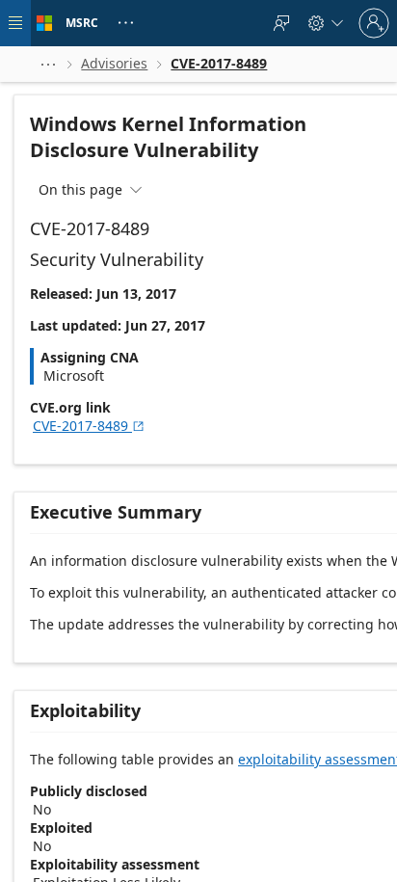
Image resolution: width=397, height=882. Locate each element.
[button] (48, 64)
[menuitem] (281, 23)
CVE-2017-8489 (89, 425)
